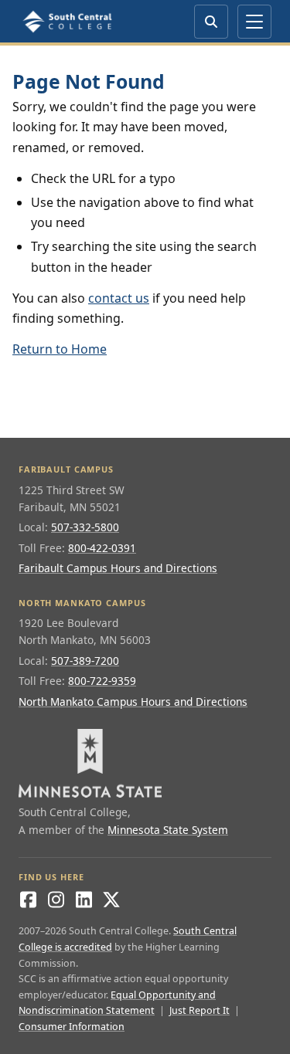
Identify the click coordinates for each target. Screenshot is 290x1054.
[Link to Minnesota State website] (145, 763)
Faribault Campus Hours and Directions (118, 568)
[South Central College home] (68, 21)
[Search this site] (211, 22)
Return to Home (59, 349)
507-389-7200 (85, 660)
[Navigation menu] (254, 22)
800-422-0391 (102, 548)
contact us (118, 298)
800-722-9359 (102, 680)
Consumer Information (72, 1026)
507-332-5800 (85, 527)
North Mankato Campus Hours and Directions (133, 701)
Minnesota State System (167, 829)
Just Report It (199, 1010)
